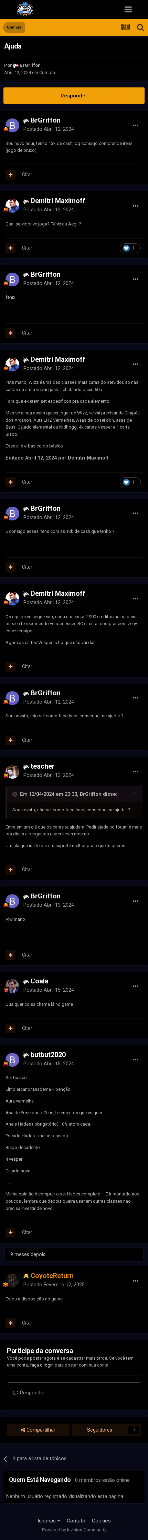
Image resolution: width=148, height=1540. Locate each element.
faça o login (42, 1365)
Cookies (101, 1521)
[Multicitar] (10, 175)
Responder (74, 96)
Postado (48, 129)
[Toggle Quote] (15, 794)
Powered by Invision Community (74, 1529)
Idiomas (47, 1521)
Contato (76, 1521)
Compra (47, 72)
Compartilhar (40, 1430)
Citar (27, 174)
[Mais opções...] (135, 126)
